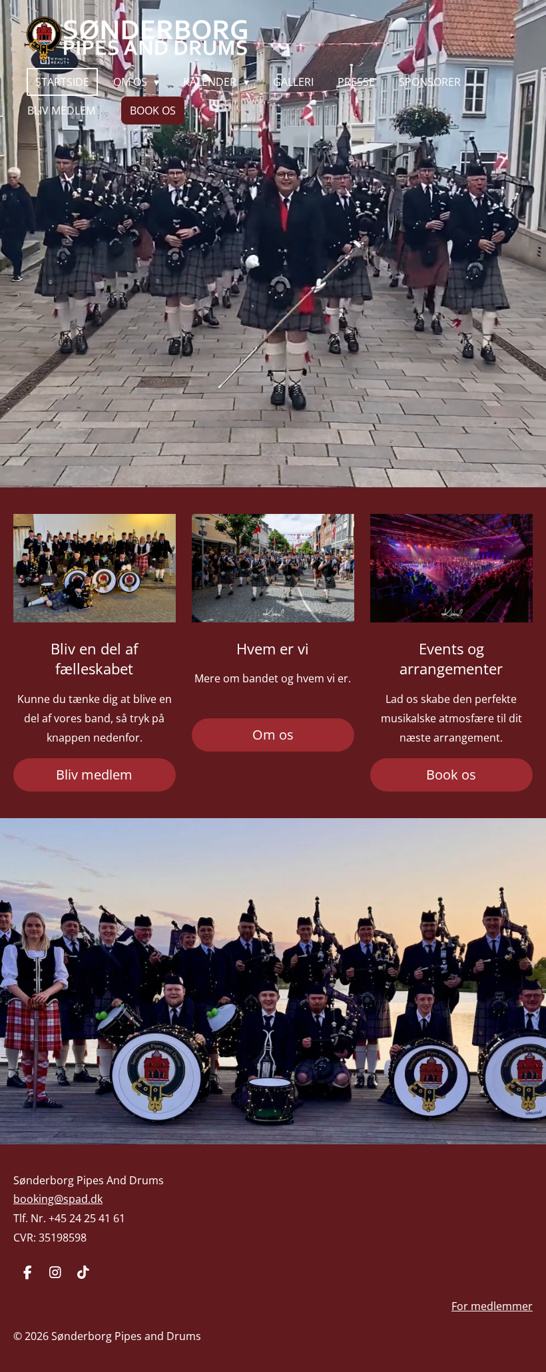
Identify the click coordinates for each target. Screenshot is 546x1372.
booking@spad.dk (58, 1199)
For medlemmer (492, 1306)
